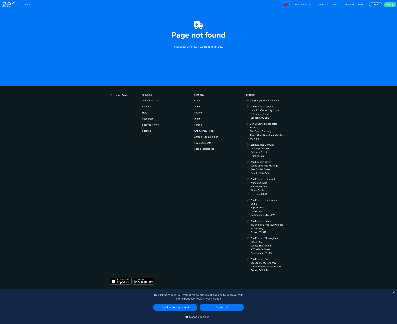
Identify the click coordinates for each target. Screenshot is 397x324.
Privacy (198, 112)
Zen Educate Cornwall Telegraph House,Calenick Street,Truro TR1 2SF (262, 150)
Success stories (150, 124)
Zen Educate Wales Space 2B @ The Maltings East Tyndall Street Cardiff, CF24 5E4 (264, 167)
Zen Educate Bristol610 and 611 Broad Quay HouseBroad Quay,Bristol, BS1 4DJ (266, 227)
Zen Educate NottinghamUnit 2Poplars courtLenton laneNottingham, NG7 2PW (263, 208)
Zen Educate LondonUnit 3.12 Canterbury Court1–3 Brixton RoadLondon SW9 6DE (264, 112)
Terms (197, 118)
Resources (349, 4)
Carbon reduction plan (206, 136)
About (197, 100)
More (361, 4)
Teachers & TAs (303, 4)
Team (197, 106)
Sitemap (146, 130)
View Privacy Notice (208, 298)
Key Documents (202, 142)
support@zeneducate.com (264, 100)
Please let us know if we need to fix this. (198, 46)
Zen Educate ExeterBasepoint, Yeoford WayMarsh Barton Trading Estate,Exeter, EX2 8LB (265, 265)
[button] (198, 317)
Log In (375, 4)
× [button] (393, 292)
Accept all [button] (222, 307)
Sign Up (389, 4)
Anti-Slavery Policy (204, 130)
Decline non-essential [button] (175, 307)
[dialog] (198, 306)
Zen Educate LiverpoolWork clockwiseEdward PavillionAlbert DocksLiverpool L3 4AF (262, 187)
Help (144, 112)
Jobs (334, 4)
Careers (198, 124)
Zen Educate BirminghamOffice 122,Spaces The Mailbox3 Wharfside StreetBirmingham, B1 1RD (264, 246)
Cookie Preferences (204, 148)
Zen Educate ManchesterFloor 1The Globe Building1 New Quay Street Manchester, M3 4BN (267, 131)
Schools (322, 4)
